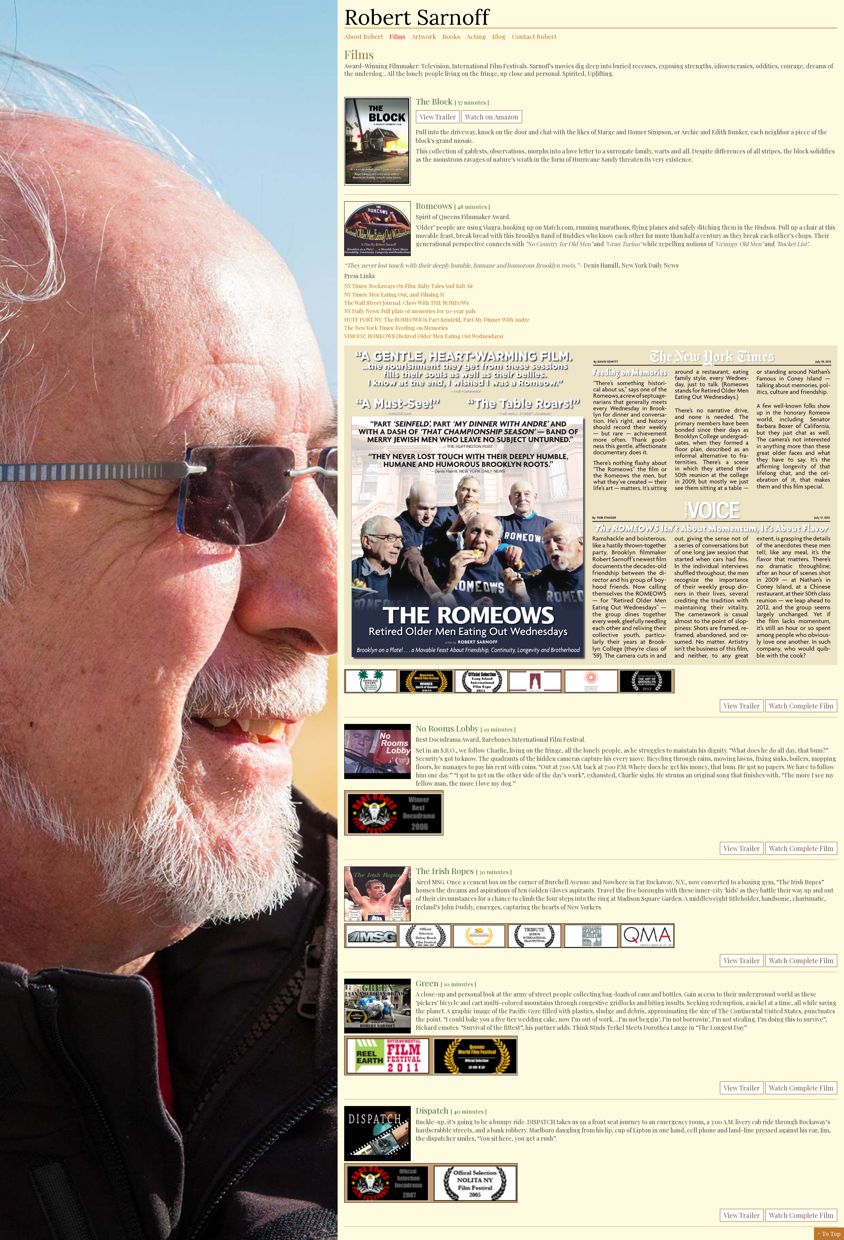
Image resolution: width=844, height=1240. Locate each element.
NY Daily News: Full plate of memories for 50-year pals (409, 310)
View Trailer (438, 117)
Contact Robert (534, 36)
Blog (499, 36)
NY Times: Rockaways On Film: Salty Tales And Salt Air (408, 285)
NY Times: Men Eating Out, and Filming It (394, 294)
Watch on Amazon (491, 117)
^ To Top (829, 1234)
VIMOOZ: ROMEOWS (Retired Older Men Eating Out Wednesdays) (423, 336)
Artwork (424, 36)
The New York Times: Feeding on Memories (396, 327)
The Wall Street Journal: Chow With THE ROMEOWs (406, 302)
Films (397, 36)
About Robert (363, 36)
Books (451, 36)
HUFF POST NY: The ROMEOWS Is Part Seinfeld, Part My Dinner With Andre (436, 319)
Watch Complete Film (801, 706)
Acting (476, 36)
